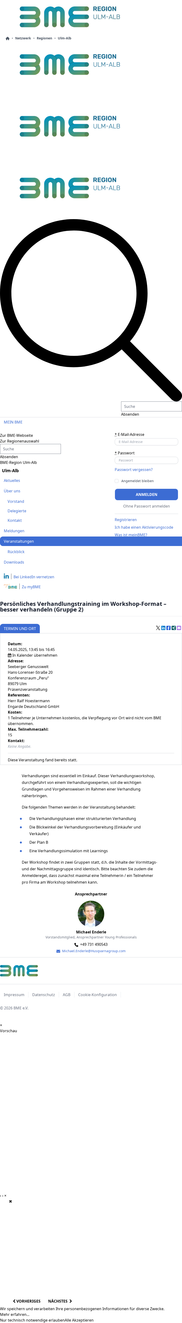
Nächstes (58, 1301)
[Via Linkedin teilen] (163, 628)
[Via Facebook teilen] (168, 628)
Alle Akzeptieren (79, 1320)
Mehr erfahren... (14, 1314)
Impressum (14, 994)
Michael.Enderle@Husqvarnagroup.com (93, 951)
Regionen (44, 38)
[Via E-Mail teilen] (179, 628)
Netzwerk (23, 38)
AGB (66, 994)
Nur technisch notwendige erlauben (32, 1320)
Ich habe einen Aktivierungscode (144, 527)
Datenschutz (43, 994)
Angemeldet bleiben (137, 481)
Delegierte (17, 510)
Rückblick (16, 551)
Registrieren (126, 519)
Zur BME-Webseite (16, 435)
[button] (91, 310)
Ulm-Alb (64, 38)
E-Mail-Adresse (129, 434)
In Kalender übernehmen (34, 655)
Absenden (130, 414)
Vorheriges (28, 1301)
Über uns (12, 491)
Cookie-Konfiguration (97, 994)
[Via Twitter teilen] (158, 628)
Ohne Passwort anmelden (146, 506)
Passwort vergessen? (134, 469)
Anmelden (146, 494)
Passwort (125, 453)
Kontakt (15, 520)
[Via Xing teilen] (174, 628)
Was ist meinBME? (131, 534)
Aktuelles (12, 480)
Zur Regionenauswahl (19, 441)
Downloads (14, 562)
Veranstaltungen (19, 541)
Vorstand (16, 501)
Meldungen (14, 530)
